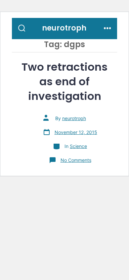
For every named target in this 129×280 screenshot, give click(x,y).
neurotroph (74, 118)
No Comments (76, 160)
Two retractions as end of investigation (65, 81)
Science (78, 146)
